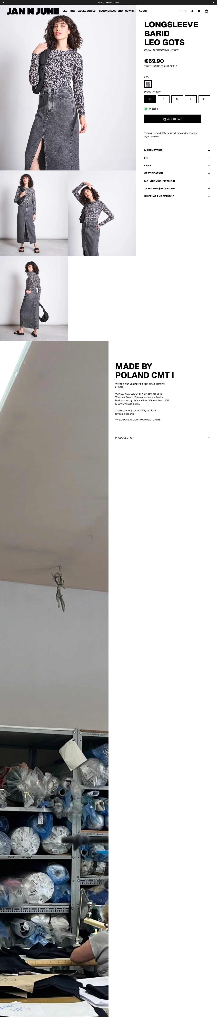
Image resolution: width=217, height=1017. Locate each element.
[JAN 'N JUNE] (33, 11)
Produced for (124, 437)
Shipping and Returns (159, 196)
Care (147, 165)
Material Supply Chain (159, 180)
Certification (153, 173)
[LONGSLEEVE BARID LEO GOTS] (148, 84)
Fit (146, 157)
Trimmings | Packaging (159, 188)
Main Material (154, 150)
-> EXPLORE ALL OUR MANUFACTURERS (137, 419)
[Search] (192, 11)
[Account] (199, 11)
